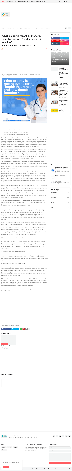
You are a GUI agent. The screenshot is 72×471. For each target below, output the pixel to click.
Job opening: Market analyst (63, 109)
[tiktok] (70, 1)
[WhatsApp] (21, 329)
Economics (27, 28)
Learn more (12, 464)
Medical (48, 28)
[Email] (26, 329)
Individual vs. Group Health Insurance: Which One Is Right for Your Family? (63, 84)
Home (3, 28)
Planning (4, 450)
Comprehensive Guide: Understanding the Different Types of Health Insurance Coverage (64, 93)
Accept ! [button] (6, 467)
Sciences (60, 205)
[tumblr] (68, 1)
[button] (66, 28)
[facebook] (59, 1)
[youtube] (64, 1)
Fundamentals (35, 28)
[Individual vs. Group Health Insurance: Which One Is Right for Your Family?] (54, 83)
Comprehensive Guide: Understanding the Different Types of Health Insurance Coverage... (26, 1)
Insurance (15, 28)
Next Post (45, 390)
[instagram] (66, 1)
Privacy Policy (39, 469)
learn (60, 207)
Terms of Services (48, 469)
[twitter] (57, 436)
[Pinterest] (23, 329)
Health (9, 28)
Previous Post (5, 390)
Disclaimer (56, 469)
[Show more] (29, 329)
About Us (62, 469)
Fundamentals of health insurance (6, 346)
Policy (60, 202)
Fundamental (60, 192)
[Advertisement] (45, 14)
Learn (42, 28)
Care (21, 28)
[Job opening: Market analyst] (54, 110)
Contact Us (68, 469)
